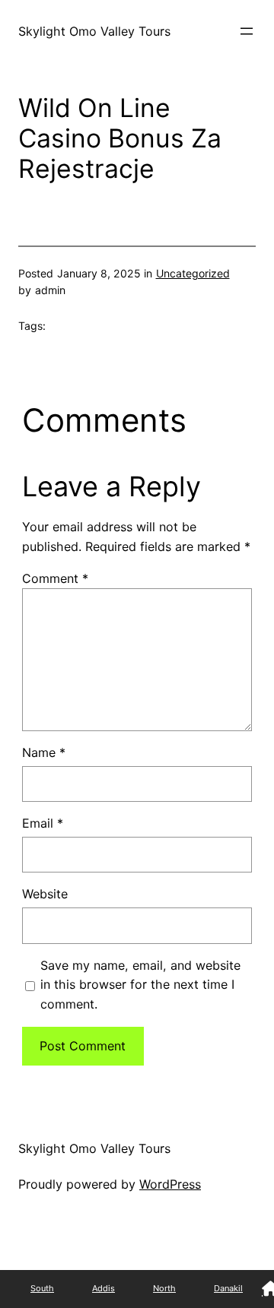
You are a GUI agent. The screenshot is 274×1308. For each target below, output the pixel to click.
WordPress (170, 1184)
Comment (55, 578)
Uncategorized (193, 273)
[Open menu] (246, 31)
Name (43, 752)
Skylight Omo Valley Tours (94, 31)
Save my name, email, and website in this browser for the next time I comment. (140, 985)
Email (42, 823)
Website (45, 893)
